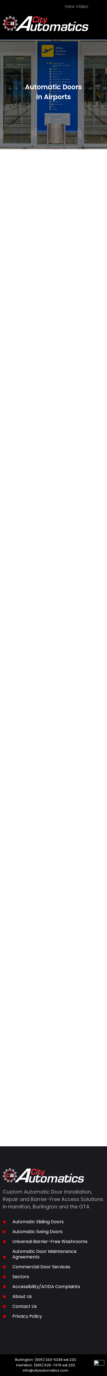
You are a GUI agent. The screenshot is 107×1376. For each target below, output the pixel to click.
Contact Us (24, 1306)
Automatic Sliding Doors (38, 1222)
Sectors (20, 1277)
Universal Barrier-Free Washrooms (50, 1241)
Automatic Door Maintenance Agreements (44, 1254)
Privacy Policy (27, 1316)
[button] (100, 26)
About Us (22, 1296)
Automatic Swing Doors (37, 1231)
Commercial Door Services (41, 1267)
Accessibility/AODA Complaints (46, 1286)
